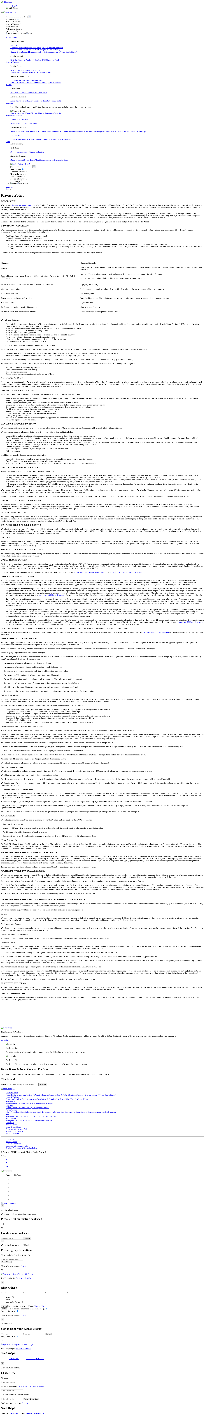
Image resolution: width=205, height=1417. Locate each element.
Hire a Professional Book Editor (18, 1112)
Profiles (13, 80)
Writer (8, 1300)
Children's (73, 52)
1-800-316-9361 (14, 1359)
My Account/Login (49, 1116)
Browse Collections (17, 152)
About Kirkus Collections (34, 152)
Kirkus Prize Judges (45, 1103)
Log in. (23, 1266)
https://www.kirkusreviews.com (24, 205)
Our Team (15, 1121)
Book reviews (11, 19)
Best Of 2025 (43, 60)
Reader (9, 1297)
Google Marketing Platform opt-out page (89, 572)
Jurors (44, 93)
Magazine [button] (9, 103)
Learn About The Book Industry (104, 1112)
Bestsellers (14, 60)
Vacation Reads (53, 60)
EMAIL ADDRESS (8, 1084)
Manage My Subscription (32, 1108)
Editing (18, 123)
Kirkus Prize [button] (10, 1101)
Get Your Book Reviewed (44, 131)
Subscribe (57, 113)
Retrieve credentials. (23, 1278)
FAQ (26, 1121)
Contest (22, 1121)
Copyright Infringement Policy (17, 1129)
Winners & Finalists (17, 93)
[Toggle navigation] (2, 12)
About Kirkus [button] (11, 1118)
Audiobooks (15, 48)
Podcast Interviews (13, 29)
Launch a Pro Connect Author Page (78, 1112)
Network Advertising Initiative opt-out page (126, 572)
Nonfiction (34, 50)
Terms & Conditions (13, 1127)
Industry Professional (14, 1302)
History (57, 50)
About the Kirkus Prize (33, 93)
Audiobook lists (32, 60)
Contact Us (10, 1140)
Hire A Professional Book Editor (22, 131)
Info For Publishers (45, 1121)
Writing (13, 123)
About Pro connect (42, 160)
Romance (59, 48)
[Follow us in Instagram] (6, 1164)
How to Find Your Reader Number (32, 1386)
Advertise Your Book (111, 131)
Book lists (22, 60)
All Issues (34, 113)
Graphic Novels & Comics (44, 52)
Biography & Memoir (46, 50)
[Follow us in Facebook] (6, 1160)
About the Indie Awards (19, 101)
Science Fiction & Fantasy (20, 50)
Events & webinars (63, 140)
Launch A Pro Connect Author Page (132, 131)
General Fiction (16, 70)
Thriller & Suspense (32, 48)
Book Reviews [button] (11, 37)
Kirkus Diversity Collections (16, 1116)
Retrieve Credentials (31, 1399)
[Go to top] (6, 1171)
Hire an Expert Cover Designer (91, 131)
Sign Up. (25, 1403)
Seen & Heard (36, 80)
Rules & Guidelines (49, 101)
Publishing (25, 123)
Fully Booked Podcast (52, 83)
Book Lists (18, 1099)
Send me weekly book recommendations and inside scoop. (23, 1309)
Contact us (10, 1123)
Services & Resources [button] (14, 115)
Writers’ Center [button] (11, 1110)
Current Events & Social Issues (22, 52)
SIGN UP (43, 1084)
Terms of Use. (39, 1306)
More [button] (8, 142)
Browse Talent (29, 160)
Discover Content (17, 160)
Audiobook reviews (13, 22)
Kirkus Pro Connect (34, 1116)
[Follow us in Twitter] (6, 1162)
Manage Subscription (46, 113)
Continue (27, 1238)
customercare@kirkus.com (35, 1359)
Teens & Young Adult (62, 52)
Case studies (29, 140)
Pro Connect (11, 31)
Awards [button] (9, 85)
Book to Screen (16, 83)
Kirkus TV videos (71, 1099)
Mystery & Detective (48, 48)
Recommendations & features (45, 140)
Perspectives (20, 80)
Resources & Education (19, 119)
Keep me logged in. (8, 1311)
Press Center (33, 1121)
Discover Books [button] (12, 1093)
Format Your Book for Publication (67, 131)
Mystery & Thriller (37, 72)
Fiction (22, 48)
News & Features (12, 24)
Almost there (6, 1262)
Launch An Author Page (58, 160)
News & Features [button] (12, 62)
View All (13, 46)
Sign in (4, 1306)
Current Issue (15, 113)
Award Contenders (35, 101)
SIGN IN (13, 6)
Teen (32, 70)
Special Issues (25, 113)
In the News (26, 83)
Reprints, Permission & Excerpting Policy (14, 1132)
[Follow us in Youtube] (7, 1167)
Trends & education (17, 140)
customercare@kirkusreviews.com (51, 595)
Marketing (33, 123)
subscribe (4, 1040)
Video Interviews (12, 27)
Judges (59, 101)
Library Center (15, 135)
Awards (28, 80)
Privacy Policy (11, 1125)
